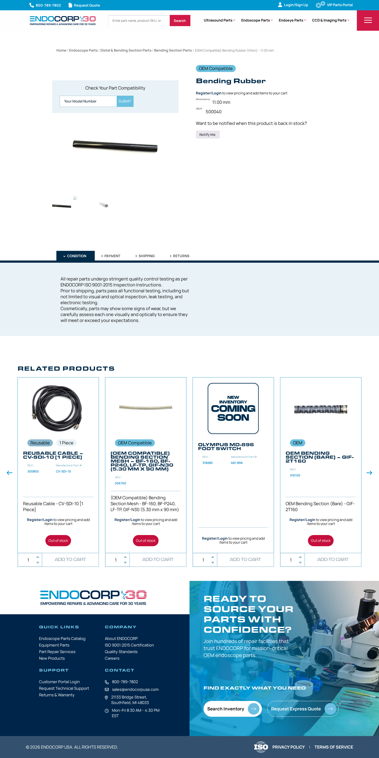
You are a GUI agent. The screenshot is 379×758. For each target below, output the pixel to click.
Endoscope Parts (255, 20)
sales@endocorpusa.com (135, 689)
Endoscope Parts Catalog (62, 638)
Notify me (207, 134)
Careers (112, 658)
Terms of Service (334, 747)
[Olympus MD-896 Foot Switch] (233, 465)
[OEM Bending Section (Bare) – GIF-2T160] (320, 465)
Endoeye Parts (291, 20)
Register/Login (209, 93)
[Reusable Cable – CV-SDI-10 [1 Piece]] (58, 465)
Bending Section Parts (173, 50)
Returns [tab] (181, 255)
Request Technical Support (64, 688)
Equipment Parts (54, 645)
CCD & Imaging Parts (329, 20)
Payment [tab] (112, 255)
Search (180, 20)
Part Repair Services (57, 651)
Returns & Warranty (57, 694)
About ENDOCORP (121, 638)
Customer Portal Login (59, 681)
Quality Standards (121, 651)
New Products (52, 658)
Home (61, 50)
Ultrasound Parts (218, 20)
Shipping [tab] (146, 255)
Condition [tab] (76, 255)
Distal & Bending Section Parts (126, 50)
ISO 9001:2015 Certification (129, 645)
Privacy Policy (288, 747)
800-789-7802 (125, 681)
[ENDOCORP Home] (62, 20)
